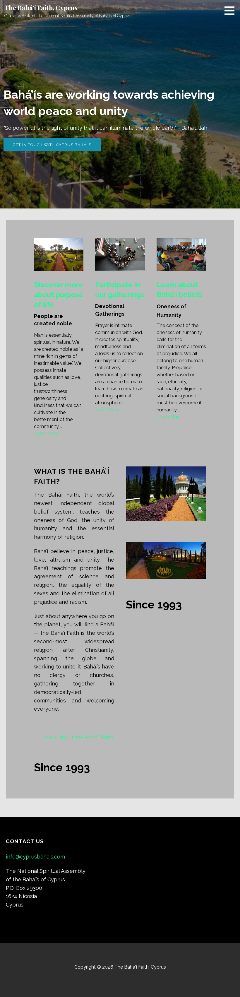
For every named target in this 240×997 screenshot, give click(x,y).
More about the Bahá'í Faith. (79, 737)
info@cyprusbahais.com (35, 857)
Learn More (46, 433)
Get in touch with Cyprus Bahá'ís (52, 145)
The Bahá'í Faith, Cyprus (41, 7)
